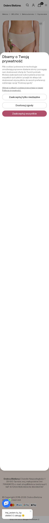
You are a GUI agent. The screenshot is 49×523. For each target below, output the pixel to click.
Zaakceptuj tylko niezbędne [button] (24, 97)
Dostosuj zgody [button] (24, 105)
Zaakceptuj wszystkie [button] (24, 113)
